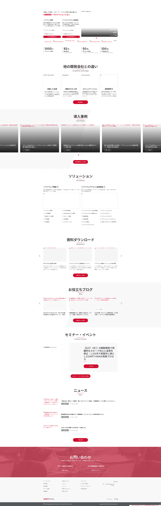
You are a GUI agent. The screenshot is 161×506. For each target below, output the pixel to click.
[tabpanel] (99, 24)
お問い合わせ (65, 470)
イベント (64, 486)
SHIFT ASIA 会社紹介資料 (54, 259)
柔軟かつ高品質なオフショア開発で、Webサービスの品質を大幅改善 (99, 24)
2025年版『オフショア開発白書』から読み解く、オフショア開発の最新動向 (106, 313)
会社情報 (45, 486)
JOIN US (91, 366)
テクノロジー (72, 309)
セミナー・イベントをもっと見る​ (81, 376)
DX (44, 309)
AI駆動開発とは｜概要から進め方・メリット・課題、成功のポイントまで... (80, 313)
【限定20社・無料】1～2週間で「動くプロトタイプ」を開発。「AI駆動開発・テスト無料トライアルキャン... (88, 401)
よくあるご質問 (84, 483)
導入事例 (45, 483)
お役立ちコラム (65, 481)
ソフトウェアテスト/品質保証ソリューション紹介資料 (80, 259)
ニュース (64, 483)
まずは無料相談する (52, 36)
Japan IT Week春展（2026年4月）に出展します (73, 427)
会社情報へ (80, 102)
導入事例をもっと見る (80, 162)
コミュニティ (83, 481)
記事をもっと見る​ (80, 320)
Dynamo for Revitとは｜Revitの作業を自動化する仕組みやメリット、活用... (54, 313)
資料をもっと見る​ (80, 275)
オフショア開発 (99, 309)
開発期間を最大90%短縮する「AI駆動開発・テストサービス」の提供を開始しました (82, 414)
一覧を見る (80, 440)
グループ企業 (46, 488)
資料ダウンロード (96, 470)
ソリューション (46, 481)
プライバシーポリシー (85, 486)
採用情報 (45, 491)
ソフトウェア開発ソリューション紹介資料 (106, 259)
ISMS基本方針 (83, 488)
